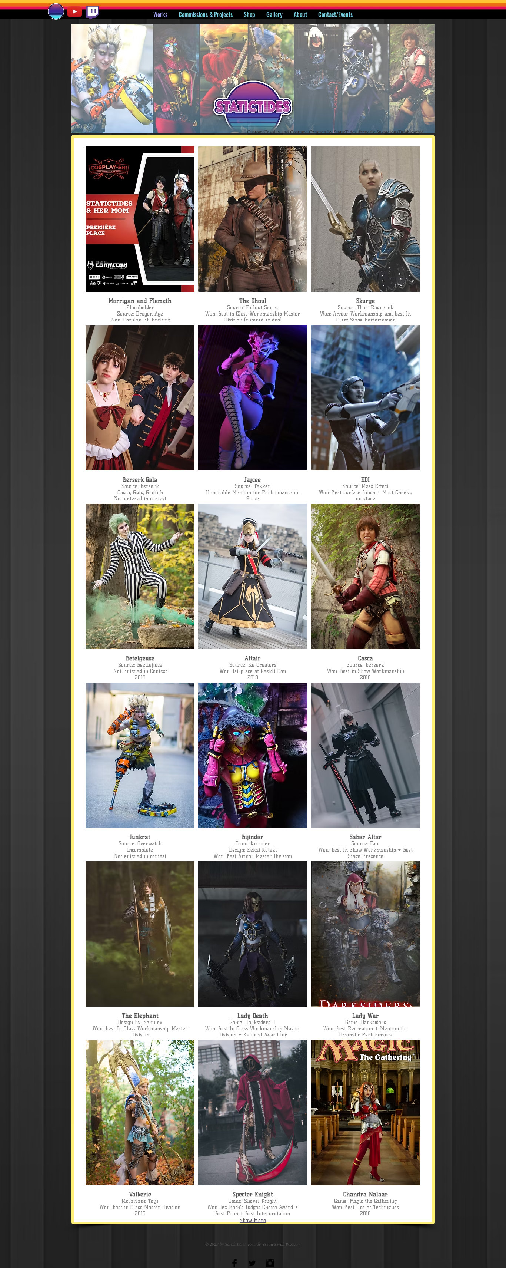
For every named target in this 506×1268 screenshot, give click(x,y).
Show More (253, 1220)
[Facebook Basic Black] (234, 1263)
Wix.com (293, 1244)
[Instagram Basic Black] (270, 1263)
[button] (253, 78)
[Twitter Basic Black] (252, 1263)
